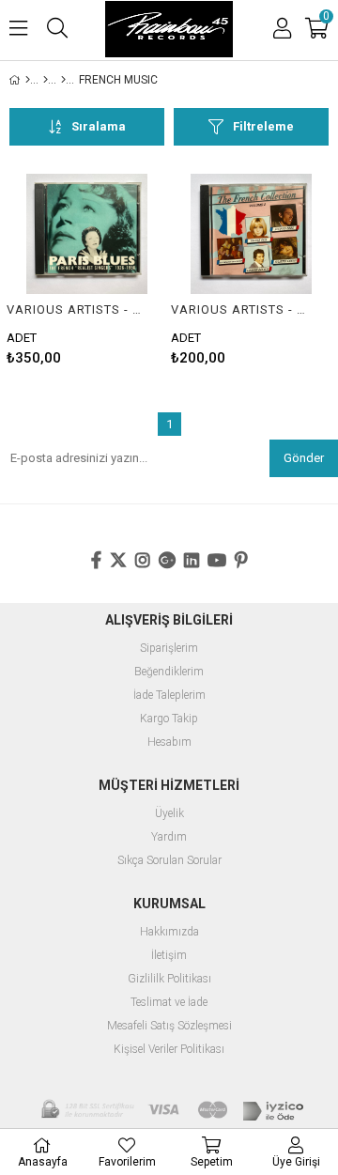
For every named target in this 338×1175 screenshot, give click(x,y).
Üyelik (169, 814)
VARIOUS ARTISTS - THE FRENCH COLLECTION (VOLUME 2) (239, 309)
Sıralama (98, 126)
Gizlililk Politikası (169, 979)
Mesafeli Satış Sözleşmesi (169, 1026)
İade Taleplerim (169, 695)
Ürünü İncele (118, 269)
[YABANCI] (63, 80)
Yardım (169, 837)
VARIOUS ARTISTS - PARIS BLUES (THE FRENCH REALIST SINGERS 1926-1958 (75, 309)
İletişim (169, 956)
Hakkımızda (169, 932)
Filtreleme (263, 126)
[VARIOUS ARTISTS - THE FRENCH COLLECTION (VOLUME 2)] (251, 234)
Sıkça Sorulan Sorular (169, 861)
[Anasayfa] (27, 80)
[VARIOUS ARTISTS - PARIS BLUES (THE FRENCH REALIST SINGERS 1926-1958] (87, 234)
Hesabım (169, 742)
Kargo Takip (169, 719)
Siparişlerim (169, 648)
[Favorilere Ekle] (86, 269)
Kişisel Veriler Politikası (169, 1050)
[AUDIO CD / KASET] (45, 80)
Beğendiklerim (169, 672)
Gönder (304, 458)
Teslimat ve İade (169, 1003)
